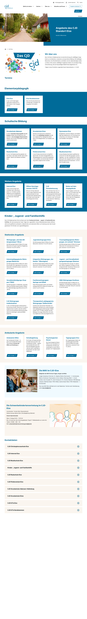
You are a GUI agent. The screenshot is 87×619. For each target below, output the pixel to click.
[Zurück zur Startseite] (5, 49)
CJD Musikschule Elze (15, 460)
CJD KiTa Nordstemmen (16, 510)
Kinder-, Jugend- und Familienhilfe (20, 468)
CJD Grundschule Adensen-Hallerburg (21, 489)
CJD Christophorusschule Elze (18, 446)
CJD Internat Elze (14, 453)
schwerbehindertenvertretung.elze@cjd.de (20, 423)
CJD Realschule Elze (15, 475)
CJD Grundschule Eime (15, 496)
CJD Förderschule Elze (15, 482)
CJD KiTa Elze (12, 503)
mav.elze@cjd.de (46, 388)
